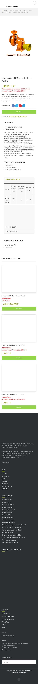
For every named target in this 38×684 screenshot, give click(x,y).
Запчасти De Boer (7, 512)
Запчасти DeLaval (8, 517)
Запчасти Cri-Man (7, 507)
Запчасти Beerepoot (8, 510)
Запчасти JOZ (6, 502)
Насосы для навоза (8, 520)
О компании (6, 476)
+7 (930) (12, 6)
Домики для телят (7, 532)
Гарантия (5, 481)
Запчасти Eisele (7, 499)
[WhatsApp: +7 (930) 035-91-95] (24, 6)
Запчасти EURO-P (8, 505)
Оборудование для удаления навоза (18, 10)
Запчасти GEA (6, 515)
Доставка (5, 483)
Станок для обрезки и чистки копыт (13, 537)
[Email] (31, 6)
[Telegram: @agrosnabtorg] (20, 6)
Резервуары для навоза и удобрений (14, 525)
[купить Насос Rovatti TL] (19, 66)
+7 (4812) (8, 616)
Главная (5, 10)
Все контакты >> (7, 650)
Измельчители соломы (9, 540)
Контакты (5, 488)
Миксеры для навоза (8, 522)
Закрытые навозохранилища (11, 527)
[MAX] (28, 6)
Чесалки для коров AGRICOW (11, 535)
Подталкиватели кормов (10, 542)
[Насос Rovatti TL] (7, 66)
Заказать (19, 111)
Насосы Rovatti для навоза (18, 116)
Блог (3, 478)
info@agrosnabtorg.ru (9, 635)
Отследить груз (7, 486)
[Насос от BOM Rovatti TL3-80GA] (19, 42)
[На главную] (11, 3)
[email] (19, 679)
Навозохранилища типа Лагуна (12, 530)
